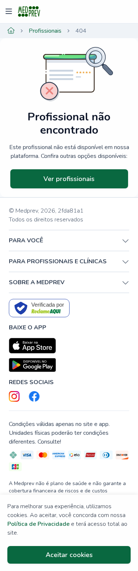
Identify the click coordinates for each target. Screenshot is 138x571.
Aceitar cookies (69, 554)
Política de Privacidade (38, 524)
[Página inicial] (11, 31)
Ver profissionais (69, 178)
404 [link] (80, 31)
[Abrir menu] (9, 11)
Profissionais (45, 31)
